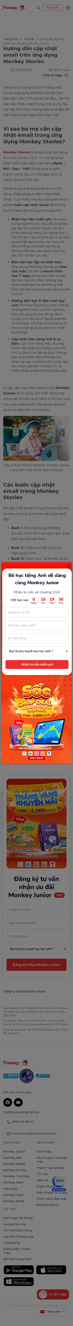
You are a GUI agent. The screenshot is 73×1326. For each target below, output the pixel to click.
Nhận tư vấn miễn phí (37, 664)
